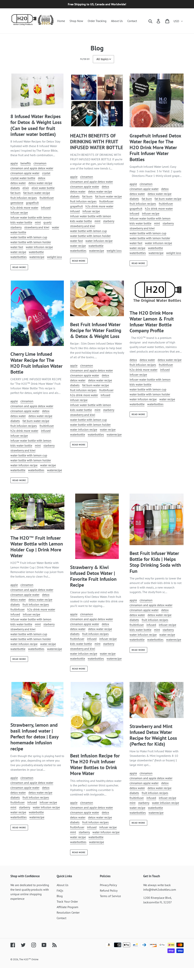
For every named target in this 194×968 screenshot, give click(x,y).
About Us (62, 885)
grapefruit (32, 203)
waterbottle (36, 252)
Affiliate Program (67, 907)
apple (14, 163)
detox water (18, 183)
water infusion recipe (39, 247)
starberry (16, 227)
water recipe (18, 252)
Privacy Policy (108, 885)
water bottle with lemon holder (30, 242)
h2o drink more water (24, 207)
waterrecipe (36, 257)
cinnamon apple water (24, 173)
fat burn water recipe (36, 193)
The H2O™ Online (28, 959)
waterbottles (18, 257)
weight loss (54, 257)
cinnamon (40, 163)
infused (46, 207)
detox (41, 178)
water (55, 227)
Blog (60, 896)
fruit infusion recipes (23, 198)
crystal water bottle (22, 178)
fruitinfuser (47, 198)
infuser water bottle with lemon (30, 217)
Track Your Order (67, 901)
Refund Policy (108, 890)
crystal (46, 173)
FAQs (60, 890)
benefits (25, 163)
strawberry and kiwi (36, 227)
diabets (15, 188)
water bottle (18, 232)
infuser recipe (19, 212)
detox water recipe (40, 183)
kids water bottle (21, 222)
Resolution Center (68, 912)
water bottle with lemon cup (28, 237)
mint (38, 222)
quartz (47, 222)
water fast (16, 247)
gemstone (16, 203)
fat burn (15, 193)
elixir (26, 188)
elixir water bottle (43, 188)
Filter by (85, 59)
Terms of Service (110, 896)
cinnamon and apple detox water (31, 168)
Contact (61, 918)
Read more (19, 267)
